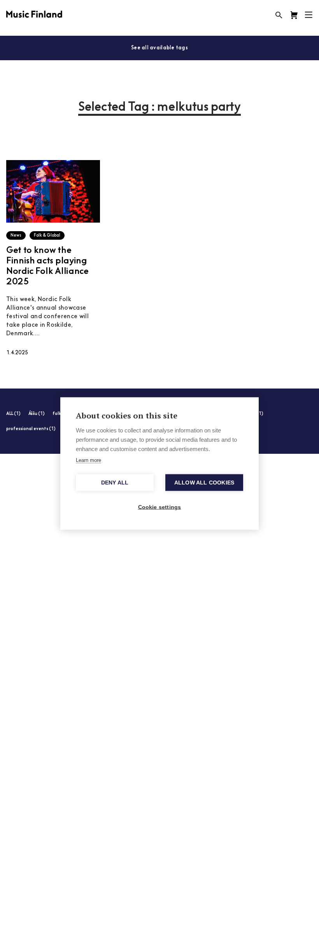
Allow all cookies (204, 483)
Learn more (88, 460)
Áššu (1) (36, 414)
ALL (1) (13, 414)
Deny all (115, 483)
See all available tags (159, 48)
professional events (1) (31, 429)
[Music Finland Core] (294, 15)
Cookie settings (159, 507)
